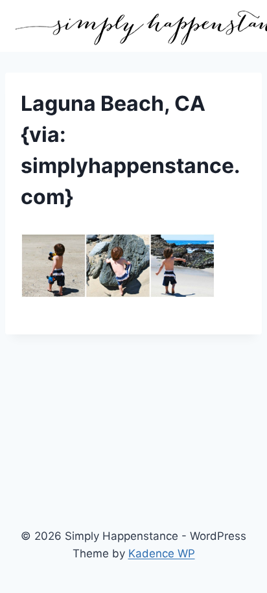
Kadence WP (161, 553)
